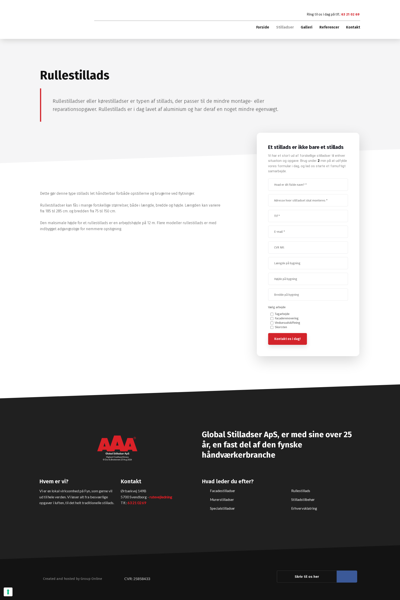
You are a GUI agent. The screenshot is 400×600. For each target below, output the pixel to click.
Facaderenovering (287, 318)
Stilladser (285, 27)
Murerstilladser (222, 499)
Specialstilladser (222, 508)
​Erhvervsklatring (304, 508)
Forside (262, 27)
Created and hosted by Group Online (72, 578)
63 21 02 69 (350, 14)
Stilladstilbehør (303, 499)
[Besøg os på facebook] (347, 576)
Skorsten (281, 327)
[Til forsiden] (62, 21)
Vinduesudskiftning (287, 322)
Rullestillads (300, 490)
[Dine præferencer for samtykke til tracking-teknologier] (8, 591)
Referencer (329, 27)
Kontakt (353, 27)
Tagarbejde (282, 314)
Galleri (306, 27)
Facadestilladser (222, 490)
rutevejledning (161, 496)
